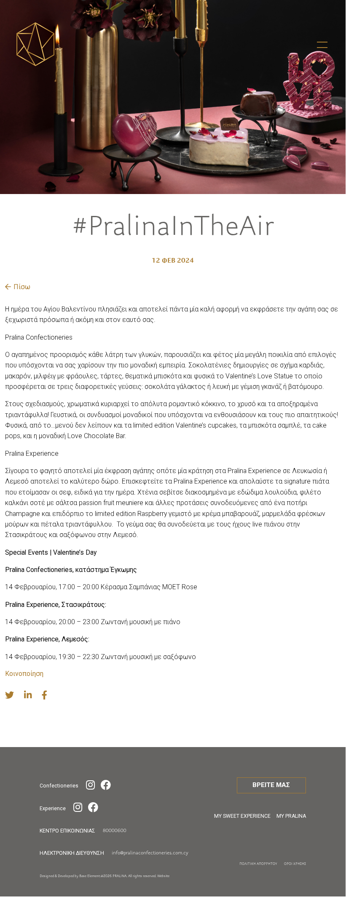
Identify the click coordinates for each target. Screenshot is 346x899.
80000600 (114, 830)
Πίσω (21, 287)
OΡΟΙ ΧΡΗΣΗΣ (295, 864)
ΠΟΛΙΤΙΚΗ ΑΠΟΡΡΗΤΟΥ (258, 864)
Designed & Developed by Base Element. (70, 876)
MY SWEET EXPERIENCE (242, 816)
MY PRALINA (291, 816)
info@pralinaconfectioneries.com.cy (150, 853)
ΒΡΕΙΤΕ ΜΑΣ (271, 785)
